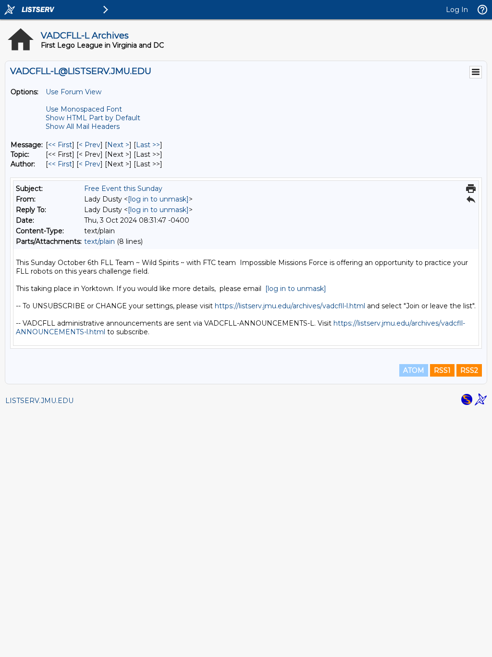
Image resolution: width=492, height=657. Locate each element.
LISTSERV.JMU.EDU (39, 400)
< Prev (89, 144)
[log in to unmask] (158, 199)
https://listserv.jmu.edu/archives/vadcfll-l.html (290, 306)
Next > (118, 144)
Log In (457, 9)
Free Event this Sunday (123, 188)
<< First (60, 144)
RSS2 (469, 370)
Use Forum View (73, 92)
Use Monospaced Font (84, 109)
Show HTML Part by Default (93, 118)
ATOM (413, 370)
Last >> (148, 144)
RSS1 (442, 370)
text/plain (99, 241)
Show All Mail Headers (83, 126)
